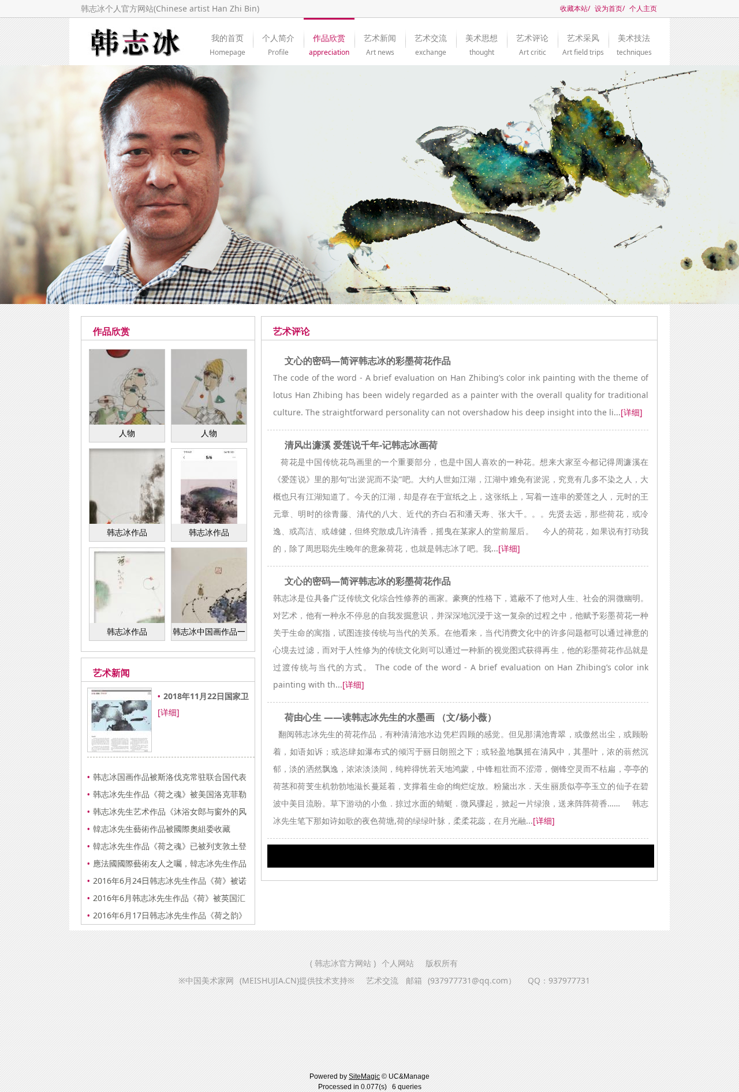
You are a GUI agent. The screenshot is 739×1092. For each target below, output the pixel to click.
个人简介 (278, 40)
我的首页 (227, 40)
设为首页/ (610, 8)
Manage (417, 1076)
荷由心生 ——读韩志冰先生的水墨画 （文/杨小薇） (391, 717)
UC (394, 1076)
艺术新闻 (380, 40)
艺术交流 (431, 40)
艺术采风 (583, 40)
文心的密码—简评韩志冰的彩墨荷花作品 (368, 360)
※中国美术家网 (266, 980)
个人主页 (643, 8)
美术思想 (481, 40)
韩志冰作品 (127, 532)
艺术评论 (532, 40)
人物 (127, 432)
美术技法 (634, 40)
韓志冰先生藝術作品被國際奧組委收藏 (161, 828)
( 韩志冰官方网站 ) (343, 963)
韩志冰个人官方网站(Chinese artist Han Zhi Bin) (170, 8)
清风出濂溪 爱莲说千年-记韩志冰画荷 (361, 444)
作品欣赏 (329, 40)
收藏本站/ (575, 8)
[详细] (169, 712)
